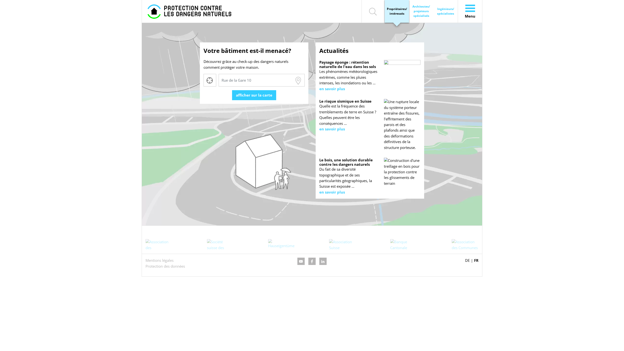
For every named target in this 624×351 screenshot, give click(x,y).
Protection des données (165, 266)
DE (467, 260)
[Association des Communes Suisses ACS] (465, 244)
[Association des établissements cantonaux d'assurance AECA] (159, 244)
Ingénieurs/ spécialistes (445, 11)
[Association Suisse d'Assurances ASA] (342, 244)
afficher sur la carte (254, 95)
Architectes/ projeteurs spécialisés (421, 11)
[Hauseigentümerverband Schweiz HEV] (281, 244)
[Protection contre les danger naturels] (189, 11)
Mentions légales (160, 260)
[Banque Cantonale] (403, 244)
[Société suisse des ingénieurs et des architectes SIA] (220, 244)
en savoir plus (332, 88)
